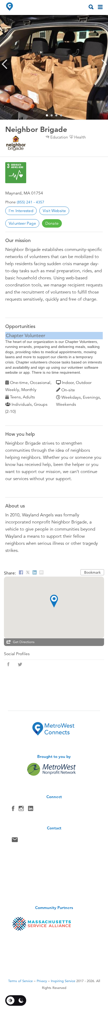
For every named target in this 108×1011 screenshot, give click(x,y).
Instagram (21, 809)
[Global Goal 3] (15, 172)
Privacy (42, 981)
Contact (15, 841)
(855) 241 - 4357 (30, 202)
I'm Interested (21, 210)
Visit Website (54, 210)
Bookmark (92, 572)
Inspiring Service (63, 981)
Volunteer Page (22, 223)
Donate (51, 223)
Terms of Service (20, 981)
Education (59, 137)
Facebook (13, 809)
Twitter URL (19, 664)
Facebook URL (8, 664)
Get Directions (24, 642)
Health (80, 137)
